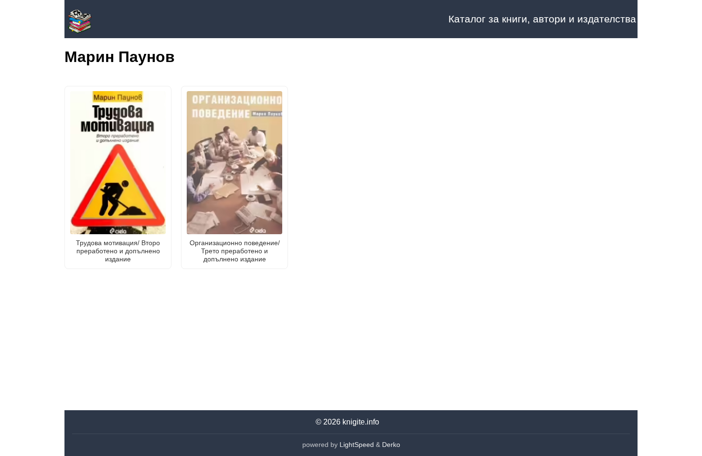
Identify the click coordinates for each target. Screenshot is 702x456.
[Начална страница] (112, 19)
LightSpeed (357, 444)
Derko (391, 444)
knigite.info (360, 422)
